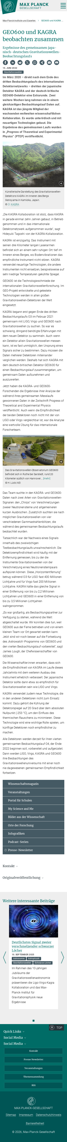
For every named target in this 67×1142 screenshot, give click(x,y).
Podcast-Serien (18, 842)
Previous (4, 958)
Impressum (26, 1115)
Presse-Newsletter (20, 850)
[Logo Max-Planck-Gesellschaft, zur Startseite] (28, 7)
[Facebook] (5, 62)
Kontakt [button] (9, 866)
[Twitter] (27, 62)
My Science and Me (20, 808)
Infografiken (16, 833)
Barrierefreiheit (35, 1123)
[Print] (56, 62)
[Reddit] (20, 62)
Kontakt (33, 1051)
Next (62, 958)
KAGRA (15, 204)
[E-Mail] (49, 62)
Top (59, 1027)
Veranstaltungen (19, 792)
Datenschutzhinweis (48, 1115)
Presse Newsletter (33, 1059)
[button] (61, 183)
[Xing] (42, 62)
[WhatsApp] (34, 62)
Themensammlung (33, 1076)
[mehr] (46, 478)
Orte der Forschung (21, 825)
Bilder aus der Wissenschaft (26, 817)
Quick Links (13, 1031)
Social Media (14, 1037)
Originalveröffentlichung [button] (22, 877)
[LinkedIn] (12, 62)
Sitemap (11, 1115)
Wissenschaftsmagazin (23, 784)
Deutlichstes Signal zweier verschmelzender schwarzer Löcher (33, 946)
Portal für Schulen (20, 800)
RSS (34, 1085)
